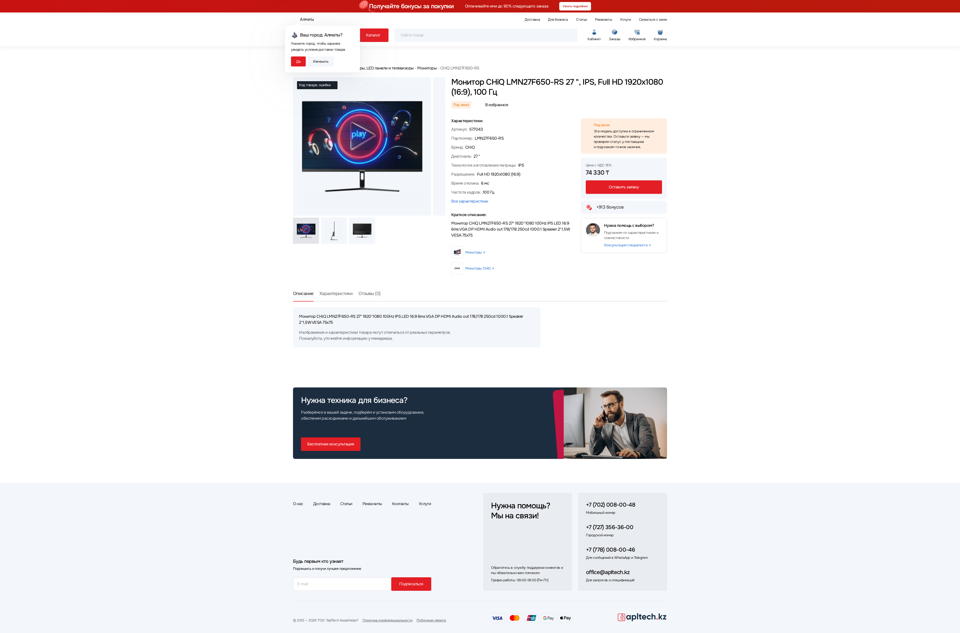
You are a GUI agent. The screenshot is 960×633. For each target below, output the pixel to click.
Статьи (581, 19)
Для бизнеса (558, 19)
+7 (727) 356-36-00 (609, 527)
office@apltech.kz (608, 572)
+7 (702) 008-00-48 (610, 504)
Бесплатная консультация (330, 444)
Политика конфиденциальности (387, 620)
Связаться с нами (653, 19)
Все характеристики (469, 201)
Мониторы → (475, 252)
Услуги (625, 19)
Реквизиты (603, 19)
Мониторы (426, 68)
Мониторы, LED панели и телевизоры (380, 68)
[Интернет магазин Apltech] (642, 617)
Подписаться (411, 584)
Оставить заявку (624, 187)
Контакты (400, 503)
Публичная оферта (431, 620)
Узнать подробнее (575, 6)
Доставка (532, 19)
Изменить (320, 61)
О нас (298, 503)
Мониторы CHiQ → (479, 268)
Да (298, 61)
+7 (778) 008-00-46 (610, 549)
